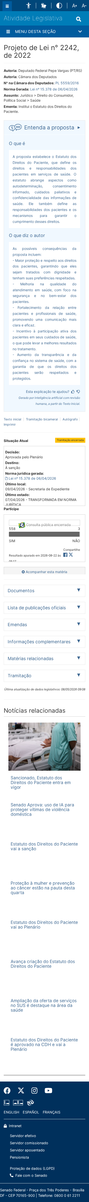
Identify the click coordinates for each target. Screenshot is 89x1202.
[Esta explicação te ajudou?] (73, 391)
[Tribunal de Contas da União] (29, 1103)
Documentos (21, 590)
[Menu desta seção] (8, 31)
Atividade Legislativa (33, 18)
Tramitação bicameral (42, 419)
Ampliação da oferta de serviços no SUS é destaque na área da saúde (44, 1005)
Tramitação (19, 675)
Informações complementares (39, 641)
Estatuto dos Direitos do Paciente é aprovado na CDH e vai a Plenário (44, 1044)
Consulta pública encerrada (48, 524)
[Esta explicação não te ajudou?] (78, 391)
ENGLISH (11, 1112)
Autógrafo (70, 419)
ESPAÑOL (31, 1112)
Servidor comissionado (29, 1143)
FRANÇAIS (51, 1112)
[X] (70, 555)
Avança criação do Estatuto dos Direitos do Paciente (43, 964)
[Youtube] (46, 1090)
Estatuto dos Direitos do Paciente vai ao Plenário (44, 925)
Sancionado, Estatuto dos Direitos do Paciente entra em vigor (41, 782)
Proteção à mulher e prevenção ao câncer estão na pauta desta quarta (43, 887)
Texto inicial (13, 419)
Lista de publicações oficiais (37, 607)
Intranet (15, 1126)
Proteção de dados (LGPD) (32, 1168)
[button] (28, 5)
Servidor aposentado (27, 1150)
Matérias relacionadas (30, 658)
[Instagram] (34, 1090)
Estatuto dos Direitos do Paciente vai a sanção (44, 846)
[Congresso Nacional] (18, 1103)
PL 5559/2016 (67, 83)
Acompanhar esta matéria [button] (46, 572)
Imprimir (10, 424)
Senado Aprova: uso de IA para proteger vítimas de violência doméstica (42, 809)
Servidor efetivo (23, 1136)
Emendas (17, 624)
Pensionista (19, 1157)
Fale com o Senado (30, 1175)
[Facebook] (9, 1090)
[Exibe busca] (78, 19)
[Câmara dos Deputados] (7, 1103)
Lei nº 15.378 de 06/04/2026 (54, 89)
